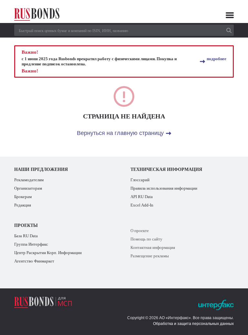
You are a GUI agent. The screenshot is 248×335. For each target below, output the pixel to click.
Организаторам (28, 188)
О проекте (139, 230)
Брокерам (23, 196)
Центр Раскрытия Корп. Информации (48, 252)
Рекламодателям (29, 179)
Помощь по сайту (146, 239)
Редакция (22, 205)
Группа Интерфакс (31, 244)
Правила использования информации (163, 188)
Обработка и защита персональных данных (193, 323)
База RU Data (26, 235)
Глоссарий (140, 179)
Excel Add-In (141, 205)
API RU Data (141, 196)
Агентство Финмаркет (34, 261)
